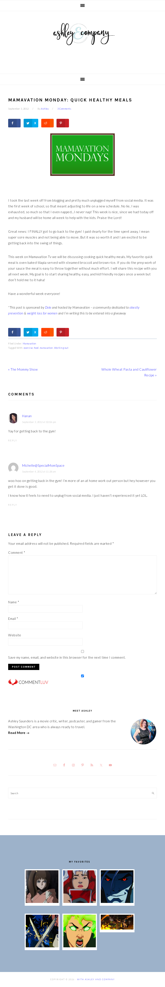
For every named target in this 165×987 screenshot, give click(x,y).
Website (14, 635)
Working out (61, 347)
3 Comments (64, 108)
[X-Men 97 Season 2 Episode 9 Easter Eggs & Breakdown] (79, 902)
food (36, 347)
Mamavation (29, 343)
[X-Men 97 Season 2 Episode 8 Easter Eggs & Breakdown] (117, 902)
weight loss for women (41, 313)
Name (13, 602)
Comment (16, 552)
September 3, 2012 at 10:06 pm (39, 422)
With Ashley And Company (82, 41)
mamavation (46, 347)
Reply (12, 440)
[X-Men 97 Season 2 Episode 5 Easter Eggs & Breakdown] (117, 928)
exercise (28, 347)
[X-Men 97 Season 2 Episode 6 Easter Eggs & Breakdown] (79, 946)
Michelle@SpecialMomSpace (43, 465)
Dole (48, 307)
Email (13, 618)
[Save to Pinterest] (63, 123)
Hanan (27, 416)
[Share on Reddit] (47, 123)
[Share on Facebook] (14, 123)
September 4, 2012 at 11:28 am (39, 471)
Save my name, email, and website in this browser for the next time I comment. (67, 657)
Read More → (19, 733)
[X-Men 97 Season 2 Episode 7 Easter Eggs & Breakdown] (42, 946)
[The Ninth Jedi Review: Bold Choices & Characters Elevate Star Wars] (42, 902)
